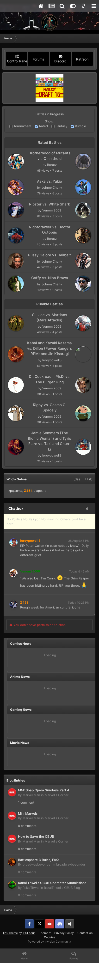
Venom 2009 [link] (51, 210)
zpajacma (15, 491)
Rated (43, 126)
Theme (44, 933)
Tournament (21, 126)
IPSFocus (29, 933)
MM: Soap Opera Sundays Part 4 (43, 790)
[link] (15, 161)
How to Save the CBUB (36, 836)
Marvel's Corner (56, 795)
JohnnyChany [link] (52, 187)
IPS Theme (10, 933)
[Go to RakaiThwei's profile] (12, 885)
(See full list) (83, 479)
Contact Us (85, 933)
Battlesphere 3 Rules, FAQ (38, 860)
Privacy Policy (64, 933)
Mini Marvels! (28, 813)
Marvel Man (31, 795)
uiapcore (40, 491)
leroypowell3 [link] (52, 360)
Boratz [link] (52, 165)
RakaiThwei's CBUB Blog (62, 888)
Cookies (49, 937)
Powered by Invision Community (49, 941)
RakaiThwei (31, 888)
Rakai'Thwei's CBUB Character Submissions (52, 883)
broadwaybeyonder (37, 864)
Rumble (80, 126)
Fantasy (61, 126)
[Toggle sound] (88, 509)
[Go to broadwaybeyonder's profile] (12, 862)
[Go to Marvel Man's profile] (12, 792)
